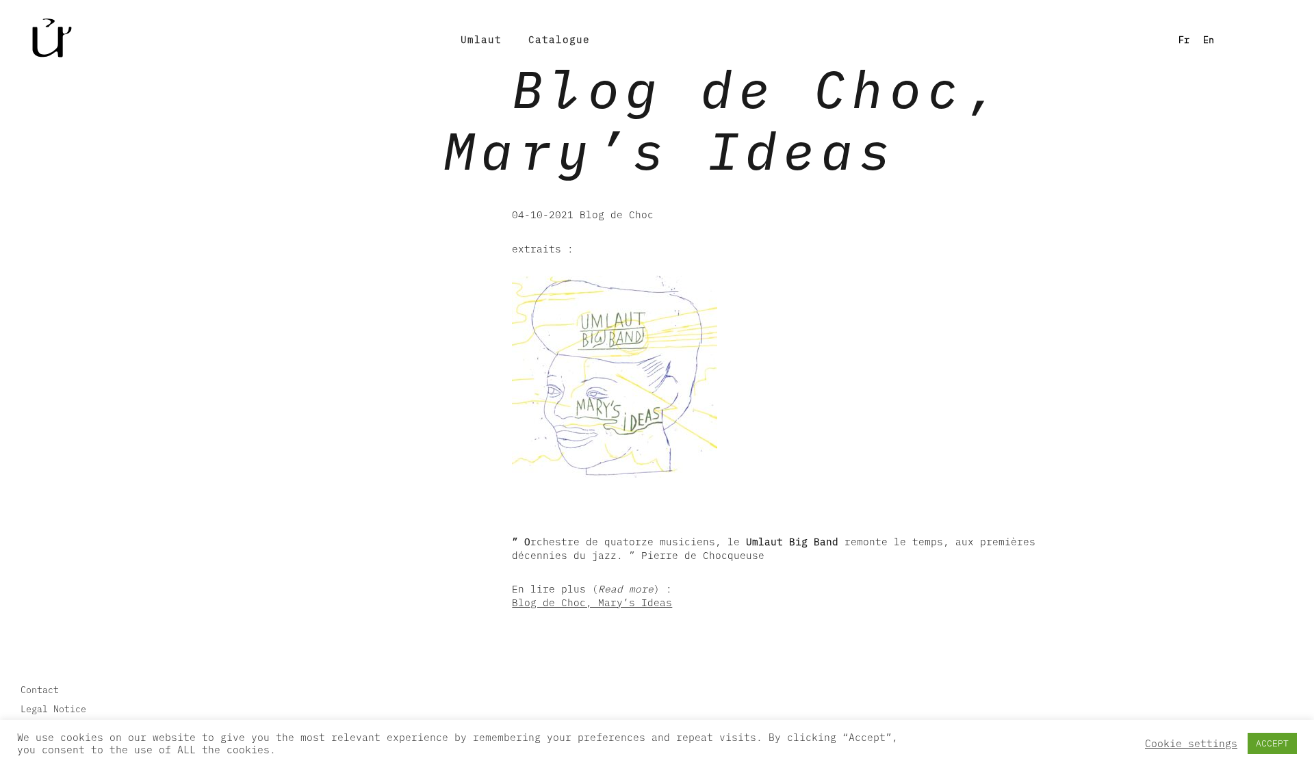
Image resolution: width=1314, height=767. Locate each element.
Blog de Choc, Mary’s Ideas (592, 602)
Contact (40, 690)
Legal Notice (53, 709)
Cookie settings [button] (1191, 744)
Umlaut (481, 39)
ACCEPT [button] (1272, 743)
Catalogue (559, 39)
